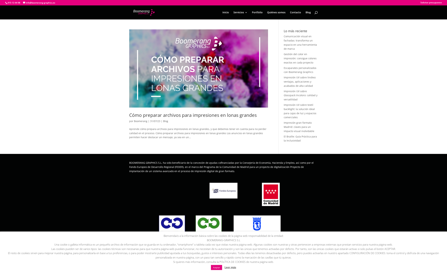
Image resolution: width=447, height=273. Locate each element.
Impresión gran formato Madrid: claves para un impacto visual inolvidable (299, 127)
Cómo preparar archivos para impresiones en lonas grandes (193, 115)
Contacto (295, 12)
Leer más (230, 267)
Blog (308, 12)
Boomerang (140, 121)
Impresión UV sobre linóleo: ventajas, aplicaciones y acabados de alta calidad (300, 81)
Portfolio (257, 12)
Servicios (238, 12)
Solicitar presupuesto (431, 3)
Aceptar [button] (216, 267)
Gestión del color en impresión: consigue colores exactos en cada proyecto (300, 58)
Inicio (225, 12)
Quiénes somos (276, 12)
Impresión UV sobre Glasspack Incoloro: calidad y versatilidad (300, 95)
